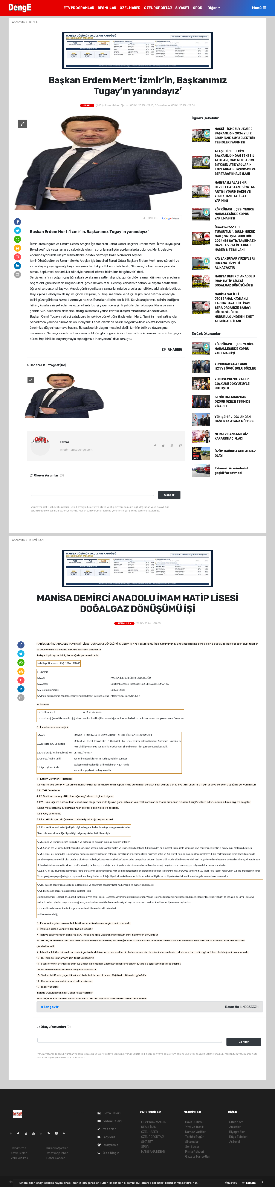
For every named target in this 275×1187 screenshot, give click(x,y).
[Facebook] (12, 1133)
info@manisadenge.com (76, 450)
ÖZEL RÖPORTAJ (158, 8)
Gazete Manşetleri (197, 1156)
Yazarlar (109, 1129)
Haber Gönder (55, 1158)
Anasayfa (18, 22)
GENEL (33, 22)
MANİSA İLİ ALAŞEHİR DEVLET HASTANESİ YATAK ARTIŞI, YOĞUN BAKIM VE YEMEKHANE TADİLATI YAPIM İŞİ (235, 191)
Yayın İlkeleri (19, 1153)
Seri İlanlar (192, 1147)
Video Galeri (112, 1121)
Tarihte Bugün (194, 1137)
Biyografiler (237, 1132)
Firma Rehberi (194, 1152)
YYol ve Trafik (194, 1127)
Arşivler (109, 1137)
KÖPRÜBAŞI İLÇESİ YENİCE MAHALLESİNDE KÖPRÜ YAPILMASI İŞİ (234, 214)
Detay (232, 1182)
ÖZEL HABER (130, 8)
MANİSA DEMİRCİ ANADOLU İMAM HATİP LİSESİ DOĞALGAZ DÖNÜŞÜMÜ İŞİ (235, 281)
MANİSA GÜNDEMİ (153, 1152)
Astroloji (234, 1142)
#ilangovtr (50, 1007)
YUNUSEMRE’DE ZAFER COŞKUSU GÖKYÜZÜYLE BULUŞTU (232, 383)
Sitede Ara (236, 1122)
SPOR (197, 8)
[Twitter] (20, 1133)
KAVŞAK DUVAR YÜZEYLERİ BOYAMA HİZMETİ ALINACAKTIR (235, 263)
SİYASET (182, 8)
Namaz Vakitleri (195, 1132)
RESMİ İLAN (107, 8)
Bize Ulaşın (110, 1153)
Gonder (169, 494)
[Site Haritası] (58, 1133)
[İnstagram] (28, 1133)
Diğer (212, 8)
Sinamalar (192, 1142)
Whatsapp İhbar (56, 1153)
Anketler (235, 1127)
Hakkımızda (18, 1148)
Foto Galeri (112, 1113)
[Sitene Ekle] (66, 1133)
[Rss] (50, 1133)
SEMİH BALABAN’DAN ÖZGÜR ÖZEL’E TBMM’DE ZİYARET (232, 401)
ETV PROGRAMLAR (79, 8)
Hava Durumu (194, 1122)
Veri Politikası (19, 1158)
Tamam (250, 1182)
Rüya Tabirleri (238, 1137)
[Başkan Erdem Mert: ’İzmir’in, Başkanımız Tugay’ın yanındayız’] (98, 162)
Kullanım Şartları (57, 1148)
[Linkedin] (43, 1133)
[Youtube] (35, 1133)
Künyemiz (110, 1145)
